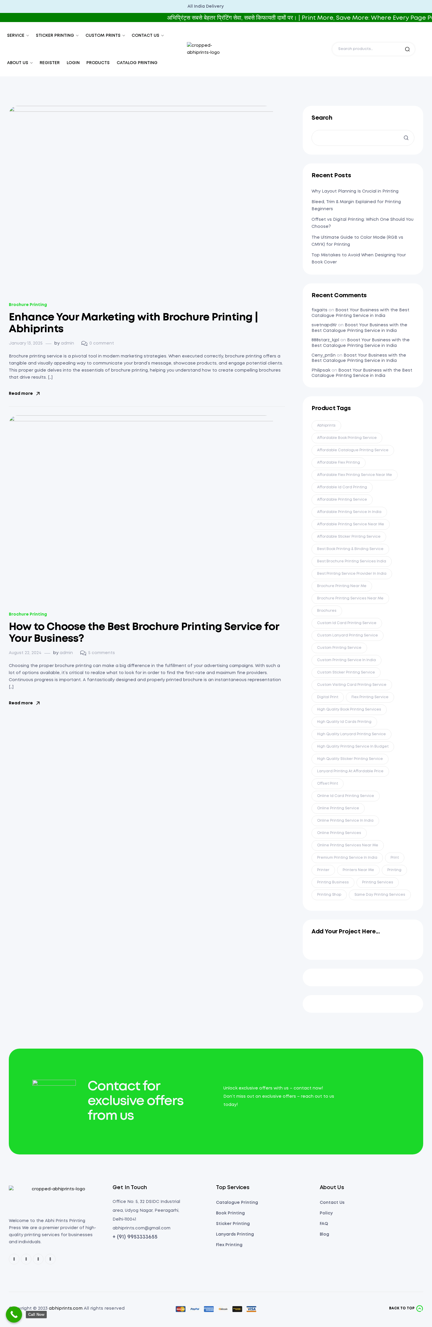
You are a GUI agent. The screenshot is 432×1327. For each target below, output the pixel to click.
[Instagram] (38, 1259)
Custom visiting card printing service (351, 684)
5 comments (101, 653)
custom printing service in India (346, 660)
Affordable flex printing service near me (354, 475)
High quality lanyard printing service (351, 734)
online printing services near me (347, 845)
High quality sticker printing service (350, 759)
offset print (327, 783)
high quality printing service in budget (353, 746)
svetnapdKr (324, 325)
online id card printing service (345, 796)
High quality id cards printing (344, 721)
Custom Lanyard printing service (347, 635)
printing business (333, 882)
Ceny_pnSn (324, 355)
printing (394, 870)
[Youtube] (50, 1259)
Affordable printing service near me (350, 524)
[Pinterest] (26, 1259)
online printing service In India (345, 820)
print (395, 857)
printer (323, 870)
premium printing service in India (347, 857)
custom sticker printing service (346, 672)
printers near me (358, 870)
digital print (327, 697)
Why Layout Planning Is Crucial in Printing (355, 191)
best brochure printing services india (351, 561)
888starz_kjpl (325, 340)
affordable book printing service (347, 437)
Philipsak (321, 370)
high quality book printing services (349, 709)
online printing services (339, 833)
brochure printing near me (341, 586)
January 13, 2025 (26, 343)
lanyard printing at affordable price (350, 771)
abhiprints (326, 425)
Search (407, 49)
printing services (377, 882)
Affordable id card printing (342, 487)
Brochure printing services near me (350, 598)
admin (67, 343)
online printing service (338, 808)
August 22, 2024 (25, 653)
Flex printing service (370, 697)
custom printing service (339, 647)
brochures (326, 610)
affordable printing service (342, 499)
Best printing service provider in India (351, 573)
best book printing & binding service (350, 549)
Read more (21, 393)
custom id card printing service (346, 623)
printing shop (329, 894)
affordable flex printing (338, 462)
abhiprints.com (66, 1308)
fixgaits (319, 310)
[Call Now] (14, 1314)
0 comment (101, 343)
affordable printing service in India (349, 512)
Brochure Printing (28, 305)
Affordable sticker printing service (349, 536)
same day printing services (379, 894)
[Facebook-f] (14, 1259)
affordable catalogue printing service (353, 450)
